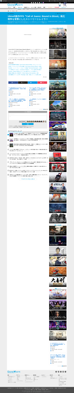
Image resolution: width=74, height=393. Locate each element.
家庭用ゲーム (26, 7)
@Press (47, 389)
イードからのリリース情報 (28, 389)
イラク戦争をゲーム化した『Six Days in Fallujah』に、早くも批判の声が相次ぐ (25, 69)
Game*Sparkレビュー (11, 376)
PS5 (26, 376)
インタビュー (10, 379)
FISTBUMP (57, 7)
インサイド (50, 7)
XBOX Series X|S (28, 378)
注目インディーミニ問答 (12, 382)
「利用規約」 (21, 127)
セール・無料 (33, 7)
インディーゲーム (34, 9)
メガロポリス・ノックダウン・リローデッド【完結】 (62, 379)
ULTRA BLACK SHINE (62, 381)
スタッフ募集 (35, 389)
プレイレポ (10, 378)
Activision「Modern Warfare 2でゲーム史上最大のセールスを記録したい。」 (24, 71)
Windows (19, 9)
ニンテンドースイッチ (28, 381)
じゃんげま (60, 376)
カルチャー (43, 375)
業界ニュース (36, 379)
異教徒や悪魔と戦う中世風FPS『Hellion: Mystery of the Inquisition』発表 (23, 73)
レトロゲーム (44, 376)
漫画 (44, 7)
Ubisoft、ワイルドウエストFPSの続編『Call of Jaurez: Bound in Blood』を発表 (24, 66)
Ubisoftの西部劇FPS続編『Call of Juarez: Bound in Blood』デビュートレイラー (24, 64)
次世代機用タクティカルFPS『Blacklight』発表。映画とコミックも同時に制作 (24, 74)
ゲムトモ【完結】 (61, 382)
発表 (34, 378)
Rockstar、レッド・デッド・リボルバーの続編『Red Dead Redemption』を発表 (25, 68)
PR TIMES (39, 389)
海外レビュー (10, 380)
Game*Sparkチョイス (53, 378)
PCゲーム (20, 7)
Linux (28, 9)
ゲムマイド (64, 7)
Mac (24, 9)
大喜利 (51, 376)
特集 (14, 7)
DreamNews (43, 389)
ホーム (9, 7)
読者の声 (39, 7)
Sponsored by (41, 109)
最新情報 (34, 375)
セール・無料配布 (36, 376)
